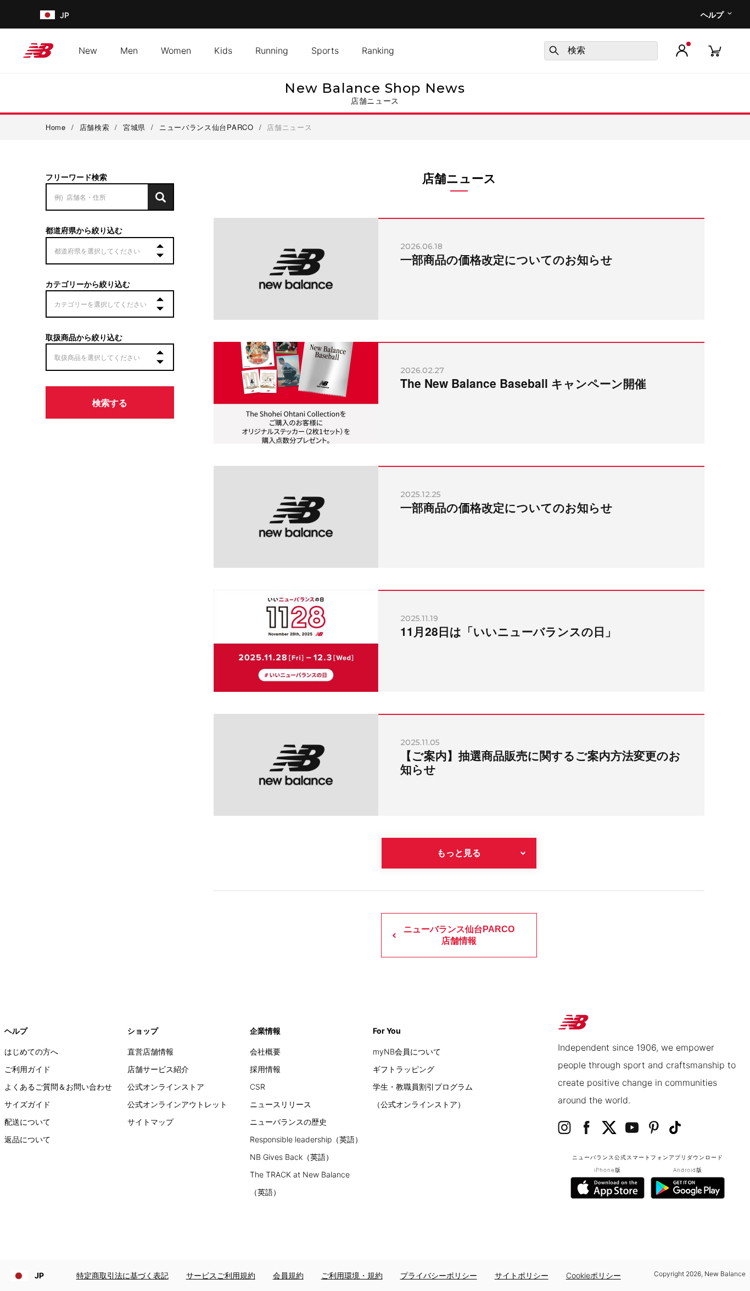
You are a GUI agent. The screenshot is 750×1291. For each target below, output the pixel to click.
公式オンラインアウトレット (177, 1104)
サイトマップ (150, 1121)
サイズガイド (27, 1104)
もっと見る (459, 853)
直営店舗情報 (150, 1051)
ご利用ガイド (27, 1069)
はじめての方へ (31, 1051)
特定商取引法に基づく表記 (122, 1275)
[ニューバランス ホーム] (42, 50)
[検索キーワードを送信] (554, 50)
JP (39, 1275)
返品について (27, 1139)
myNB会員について (407, 1051)
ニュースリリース (280, 1104)
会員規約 (288, 1275)
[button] (682, 50)
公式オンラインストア (165, 1086)
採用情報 (265, 1069)
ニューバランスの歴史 (288, 1121)
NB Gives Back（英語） (291, 1157)
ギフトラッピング (403, 1069)
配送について (27, 1121)
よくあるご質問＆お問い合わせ (58, 1086)
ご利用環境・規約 (352, 1275)
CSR (257, 1086)
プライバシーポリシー (438, 1275)
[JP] (46, 14)
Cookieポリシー (593, 1275)
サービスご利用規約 (220, 1275)
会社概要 (265, 1051)
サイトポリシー (521, 1275)
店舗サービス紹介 (158, 1069)
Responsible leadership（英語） (306, 1139)
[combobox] (601, 50)
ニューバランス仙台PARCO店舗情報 (459, 934)
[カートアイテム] (715, 50)
